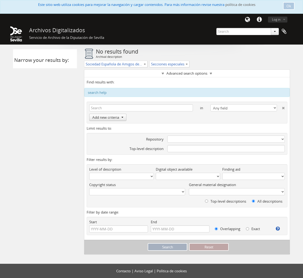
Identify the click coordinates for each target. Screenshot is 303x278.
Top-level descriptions (227, 201)
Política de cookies (172, 271)
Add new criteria (105, 117)
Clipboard (284, 31)
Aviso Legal (144, 271)
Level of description (105, 169)
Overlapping (229, 228)
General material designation (212, 184)
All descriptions (269, 201)
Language (247, 20)
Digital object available (174, 169)
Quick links (259, 20)
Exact (255, 228)
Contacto (124, 271)
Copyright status (102, 184)
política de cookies (240, 4)
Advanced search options (186, 73)
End (154, 221)
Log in (276, 19)
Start (93, 221)
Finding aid (231, 169)
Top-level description (146, 148)
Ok (288, 6)
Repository (155, 139)
